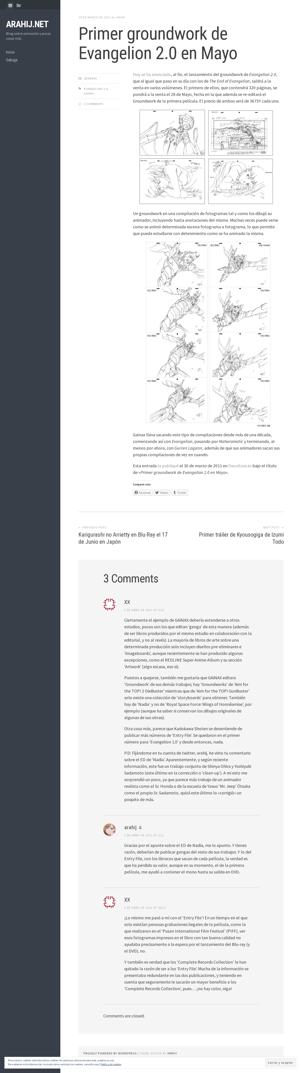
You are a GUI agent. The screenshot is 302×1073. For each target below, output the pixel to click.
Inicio (10, 52)
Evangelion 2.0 (96, 89)
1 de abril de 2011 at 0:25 (144, 610)
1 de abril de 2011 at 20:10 (145, 908)
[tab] (10, 5)
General (90, 78)
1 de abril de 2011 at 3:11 (144, 835)
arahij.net (27, 24)
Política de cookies (111, 1064)
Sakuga (11, 60)
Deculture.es (240, 465)
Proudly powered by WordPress (110, 1053)
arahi (120, 17)
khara (89, 93)
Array (172, 1053)
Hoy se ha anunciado (152, 74)
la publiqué (168, 465)
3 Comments (93, 104)
